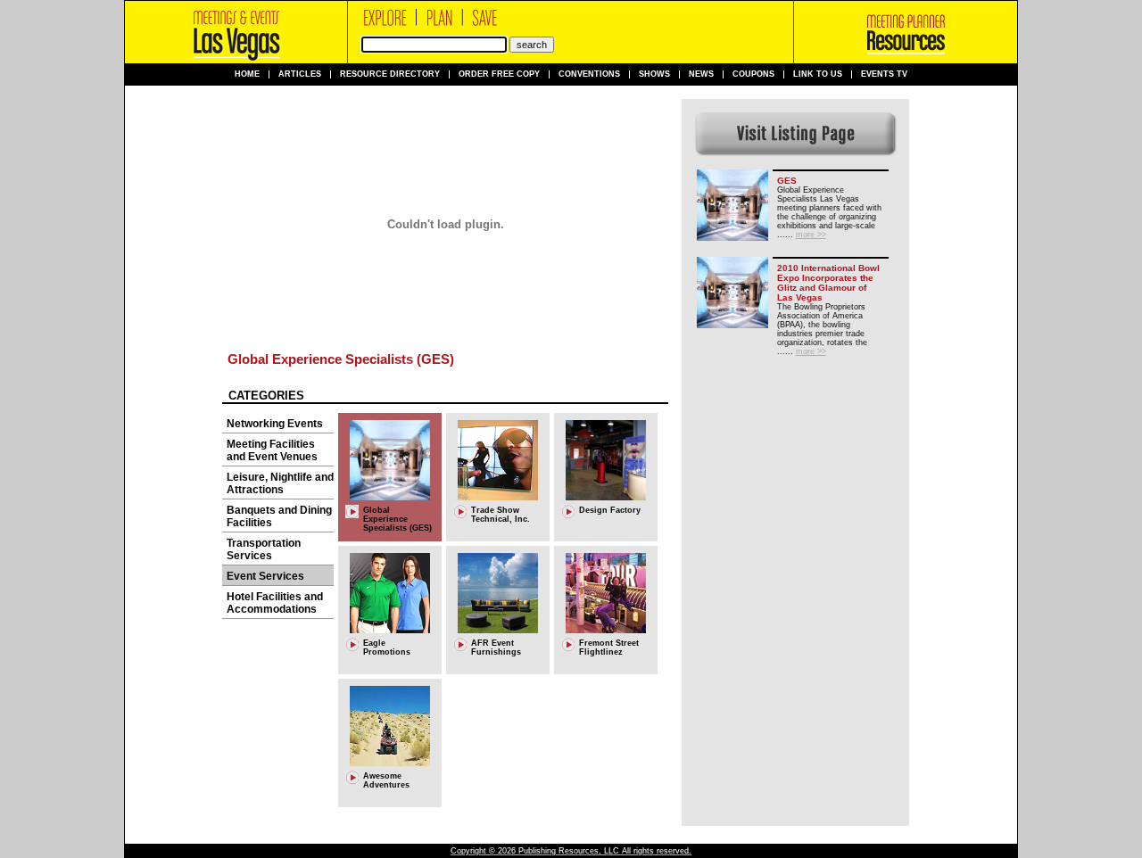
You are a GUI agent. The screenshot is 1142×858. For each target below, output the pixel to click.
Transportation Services (264, 549)
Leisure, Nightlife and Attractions (280, 483)
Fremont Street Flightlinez (609, 647)
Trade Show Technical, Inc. (500, 515)
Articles (299, 74)
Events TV (884, 74)
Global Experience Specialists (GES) (341, 359)
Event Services (265, 576)
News (701, 74)
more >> (811, 234)
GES (787, 181)
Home (247, 74)
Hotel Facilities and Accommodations (275, 602)
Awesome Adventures (386, 780)
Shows (654, 74)
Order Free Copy (499, 74)
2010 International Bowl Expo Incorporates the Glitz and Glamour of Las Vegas (828, 282)
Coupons (753, 74)
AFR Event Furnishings (496, 647)
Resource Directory (390, 74)
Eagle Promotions (386, 647)
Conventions (589, 74)
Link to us (817, 74)
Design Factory (610, 510)
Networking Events (275, 423)
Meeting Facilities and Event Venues (272, 450)
